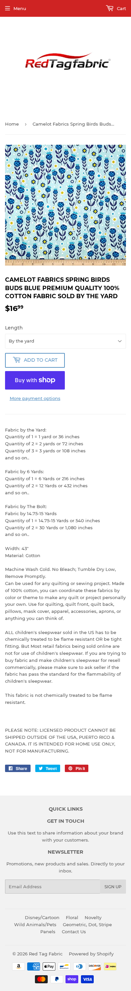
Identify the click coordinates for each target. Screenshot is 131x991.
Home (12, 124)
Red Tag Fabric (45, 953)
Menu (19, 8)
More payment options (35, 398)
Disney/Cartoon (42, 917)
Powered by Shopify (91, 953)
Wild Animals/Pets (35, 924)
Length (14, 328)
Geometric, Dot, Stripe (87, 924)
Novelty (93, 917)
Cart (121, 8)
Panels (47, 931)
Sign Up (113, 886)
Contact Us (74, 931)
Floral (72, 917)
